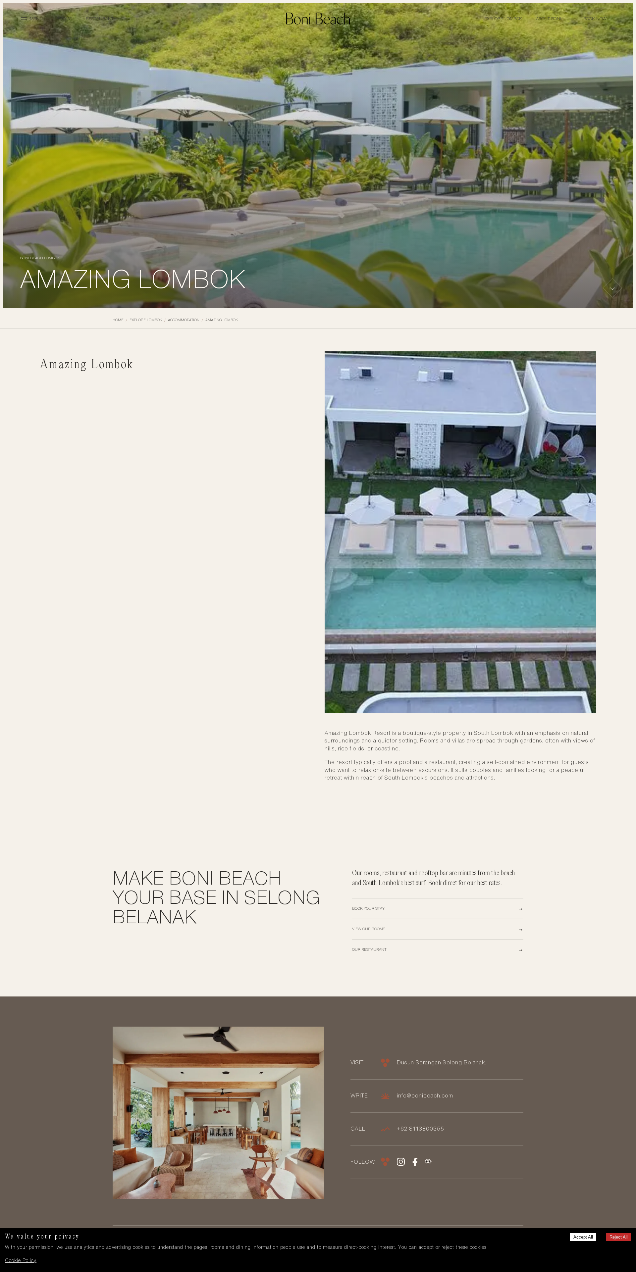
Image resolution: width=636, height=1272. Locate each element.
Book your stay (368, 908)
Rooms (64, 18)
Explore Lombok (503, 18)
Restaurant (100, 18)
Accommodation (183, 320)
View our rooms (368, 929)
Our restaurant (369, 949)
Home (118, 320)
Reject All (619, 1237)
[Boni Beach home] (318, 18)
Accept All (583, 1237)
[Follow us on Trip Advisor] (429, 1164)
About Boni (548, 18)
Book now (595, 18)
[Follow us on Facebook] (415, 1164)
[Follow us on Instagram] (401, 1164)
